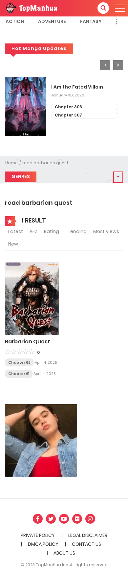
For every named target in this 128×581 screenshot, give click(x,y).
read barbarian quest (45, 163)
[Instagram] (90, 519)
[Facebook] (38, 519)
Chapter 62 (19, 362)
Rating (51, 231)
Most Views (106, 231)
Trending (76, 231)
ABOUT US (64, 553)
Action (15, 21)
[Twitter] (51, 519)
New (13, 244)
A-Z (33, 231)
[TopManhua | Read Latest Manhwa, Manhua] (31, 8)
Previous (105, 65)
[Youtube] (64, 519)
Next (118, 65)
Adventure (52, 21)
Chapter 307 (68, 115)
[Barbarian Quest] (32, 298)
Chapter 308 (68, 107)
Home (11, 163)
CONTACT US (86, 544)
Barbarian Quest (27, 341)
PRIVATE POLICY (38, 535)
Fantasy (91, 21)
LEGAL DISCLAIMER (87, 535)
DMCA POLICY (43, 544)
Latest (15, 231)
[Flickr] (77, 519)
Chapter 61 (18, 373)
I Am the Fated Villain (77, 87)
